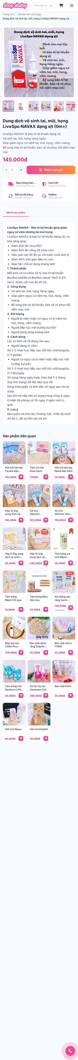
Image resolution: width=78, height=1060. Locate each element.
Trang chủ (8, 14)
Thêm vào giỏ (53, 169)
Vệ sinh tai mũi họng (29, 14)
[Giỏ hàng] (61, 5)
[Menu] (71, 5)
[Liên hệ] (70, 1051)
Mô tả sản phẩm (15, 212)
